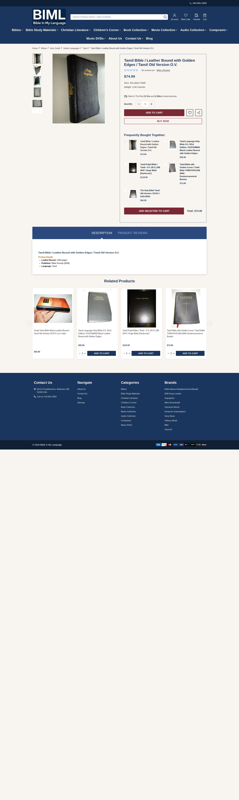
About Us (115, 38)
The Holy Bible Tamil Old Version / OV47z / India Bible (150, 193)
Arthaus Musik (171, 420)
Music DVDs (95, 38)
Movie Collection (163, 30)
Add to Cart (154, 112)
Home (35, 48)
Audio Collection (192, 30)
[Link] (49, 17)
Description (102, 233)
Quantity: (128, 104)
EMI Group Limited (173, 394)
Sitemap (81, 403)
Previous (34, 111)
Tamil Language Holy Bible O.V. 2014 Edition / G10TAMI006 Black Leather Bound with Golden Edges (190, 147)
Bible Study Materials (41, 30)
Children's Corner (106, 30)
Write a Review (163, 70)
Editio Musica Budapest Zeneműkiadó (181, 389)
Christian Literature (75, 30)
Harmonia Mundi (172, 407)
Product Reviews (132, 233)
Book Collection (135, 30)
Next (39, 111)
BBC (167, 425)
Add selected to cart (154, 211)
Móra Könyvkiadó (172, 403)
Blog (149, 38)
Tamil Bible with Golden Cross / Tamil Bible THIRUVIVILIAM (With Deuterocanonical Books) (186, 333)
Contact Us (133, 38)
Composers (217, 30)
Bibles (16, 30)
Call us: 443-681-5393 (47, 397)
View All (168, 429)
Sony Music (170, 416)
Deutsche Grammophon (175, 412)
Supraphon (169, 398)
